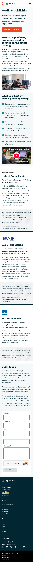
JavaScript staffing (7, 511)
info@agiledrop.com (16, 398)
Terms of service (6, 557)
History (4, 524)
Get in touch (10, 29)
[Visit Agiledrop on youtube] (7, 546)
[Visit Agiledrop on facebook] (19, 546)
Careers (4, 529)
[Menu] (30, 3)
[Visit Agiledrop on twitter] (2, 546)
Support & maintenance (8, 504)
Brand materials (6, 534)
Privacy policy (5, 556)
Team (3, 526)
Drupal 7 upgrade (6, 507)
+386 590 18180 (10, 544)
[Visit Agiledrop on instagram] (11, 546)
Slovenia (4, 531)
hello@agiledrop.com (11, 542)
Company (4, 522)
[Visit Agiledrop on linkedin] (24, 546)
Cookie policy (5, 559)
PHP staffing (5, 509)
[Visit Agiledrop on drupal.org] (15, 546)
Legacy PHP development (8, 514)
